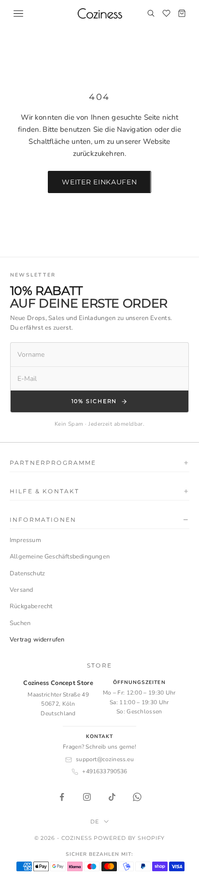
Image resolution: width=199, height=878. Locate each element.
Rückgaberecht (31, 606)
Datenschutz (27, 573)
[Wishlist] (166, 13)
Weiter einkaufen (99, 182)
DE (94, 821)
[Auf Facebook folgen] (62, 797)
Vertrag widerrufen (37, 639)
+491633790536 (104, 771)
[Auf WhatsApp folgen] (137, 797)
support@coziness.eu (104, 759)
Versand (21, 589)
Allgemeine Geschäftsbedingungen (60, 556)
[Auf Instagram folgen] (87, 797)
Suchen (20, 623)
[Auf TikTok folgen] (112, 797)
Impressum (25, 540)
